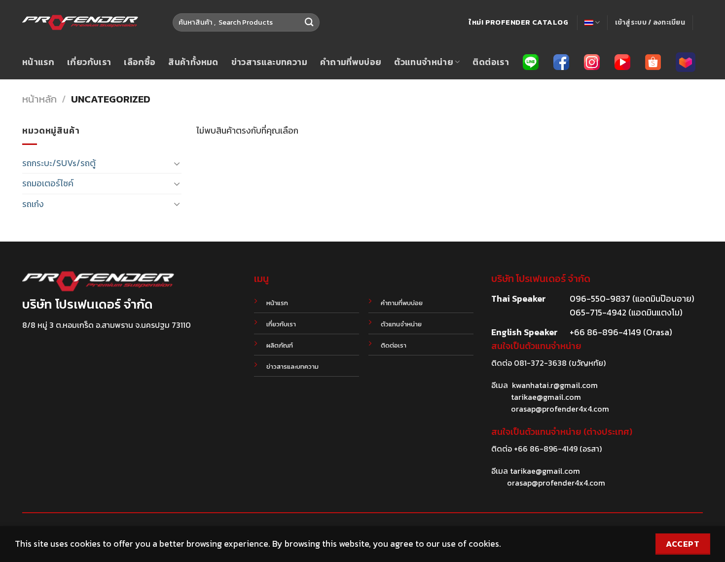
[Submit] (309, 22)
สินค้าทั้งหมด (193, 62)
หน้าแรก (38, 62)
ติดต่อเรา (490, 62)
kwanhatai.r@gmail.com (555, 385)
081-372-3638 (540, 363)
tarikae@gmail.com (546, 397)
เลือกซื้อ (139, 62)
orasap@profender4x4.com (560, 409)
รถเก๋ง (33, 204)
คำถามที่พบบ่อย (351, 62)
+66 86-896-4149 (546, 449)
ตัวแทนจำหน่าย (423, 62)
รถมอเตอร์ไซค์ (47, 183)
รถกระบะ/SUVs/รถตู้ (59, 163)
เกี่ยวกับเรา (89, 62)
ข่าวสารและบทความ (269, 62)
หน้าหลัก (39, 99)
